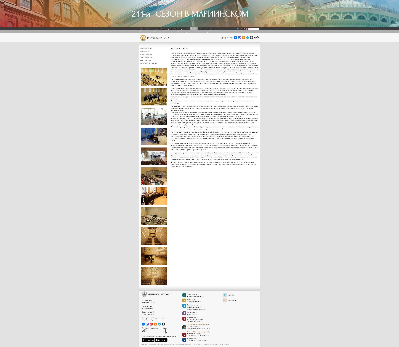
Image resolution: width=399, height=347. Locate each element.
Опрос (164, 328)
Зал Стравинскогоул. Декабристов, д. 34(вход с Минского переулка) (196, 307)
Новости (201, 29)
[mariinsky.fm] (225, 300)
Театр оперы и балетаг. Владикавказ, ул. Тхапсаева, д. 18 (198, 334)
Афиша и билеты (145, 29)
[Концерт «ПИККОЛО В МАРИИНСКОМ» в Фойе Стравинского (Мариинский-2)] (154, 116)
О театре (193, 29)
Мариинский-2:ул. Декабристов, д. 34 (194, 301)
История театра (145, 32)
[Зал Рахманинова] (154, 236)
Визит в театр (178, 29)
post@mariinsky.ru (147, 308)
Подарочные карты (159, 29)
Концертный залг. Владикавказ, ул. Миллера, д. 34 (197, 339)
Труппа (186, 29)
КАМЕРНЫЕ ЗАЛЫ (145, 60)
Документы (195, 32)
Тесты (165, 32)
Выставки (156, 32)
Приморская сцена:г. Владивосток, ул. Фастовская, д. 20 (196, 327)
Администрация (183, 32)
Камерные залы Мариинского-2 (192, 313)
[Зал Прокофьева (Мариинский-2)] (154, 76)
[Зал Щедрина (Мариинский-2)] (154, 156)
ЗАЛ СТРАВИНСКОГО (146, 57)
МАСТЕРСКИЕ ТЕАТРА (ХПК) (148, 63)
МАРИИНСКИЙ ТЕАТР (146, 48)
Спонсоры (206, 32)
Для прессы (209, 29)
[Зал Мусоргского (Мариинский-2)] (154, 196)
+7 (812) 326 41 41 (148, 314)
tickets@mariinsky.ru (148, 320)
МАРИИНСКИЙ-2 (145, 51)
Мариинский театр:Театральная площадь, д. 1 (195, 295)
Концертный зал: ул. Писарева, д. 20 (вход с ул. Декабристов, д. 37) (195, 319)
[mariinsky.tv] (225, 295)
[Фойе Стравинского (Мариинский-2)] (154, 136)
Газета (172, 32)
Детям (169, 29)
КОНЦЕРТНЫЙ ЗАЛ (146, 54)
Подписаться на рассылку (150, 328)
